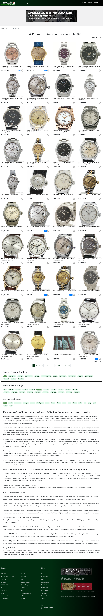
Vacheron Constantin (27, 593)
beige (53, 403)
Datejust (6, 379)
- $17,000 (53, 392)
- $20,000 (77, 392)
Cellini (55, 376)
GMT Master (28, 376)
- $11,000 (6, 392)
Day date (20, 379)
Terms (43, 598)
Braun (59, 403)
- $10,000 (75, 389)
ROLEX (3, 574)
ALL (5, 376)
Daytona (13, 379)
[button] (22, 71)
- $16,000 (45, 392)
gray (89, 403)
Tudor (23, 587)
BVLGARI (4, 587)
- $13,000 (22, 392)
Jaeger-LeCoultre (26, 582)
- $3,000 (25, 389)
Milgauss (20, 376)
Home (43, 574)
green (47, 403)
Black (74, 403)
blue (69, 403)
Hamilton (23, 574)
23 (65, 365)
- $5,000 (39, 389)
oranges (25, 403)
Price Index (44, 590)
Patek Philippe (25, 585)
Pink (11, 405)
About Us (44, 593)
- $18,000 (61, 392)
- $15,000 (37, 392)
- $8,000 (60, 389)
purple (10, 403)
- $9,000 (67, 389)
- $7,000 (53, 389)
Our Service (41, 3)
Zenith (23, 590)
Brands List (49, 3)
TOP (2, 29)
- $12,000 (14, 392)
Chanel (23, 598)
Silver (5, 405)
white (80, 403)
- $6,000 (46, 389)
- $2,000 (18, 389)
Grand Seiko (4, 598)
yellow (32, 403)
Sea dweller (72, 376)
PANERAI (24, 576)
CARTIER (4, 590)
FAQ (27, 3)
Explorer (80, 376)
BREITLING (4, 585)
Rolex (7, 29)
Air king (37, 376)
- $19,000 (69, 392)
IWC (22, 579)
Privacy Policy (45, 596)
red (85, 403)
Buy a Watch (20, 3)
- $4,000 (32, 389)
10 (59, 365)
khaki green (40, 403)
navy (64, 403)
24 (69, 365)
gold (94, 403)
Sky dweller (12, 376)
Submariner (62, 376)
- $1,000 (11, 389)
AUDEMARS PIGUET (7, 576)
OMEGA (3, 579)
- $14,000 (30, 392)
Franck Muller (5, 596)
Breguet (3, 582)
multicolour (18, 403)
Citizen (3, 593)
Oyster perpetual (46, 376)
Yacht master (88, 376)
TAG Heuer (24, 596)
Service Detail (33, 3)
